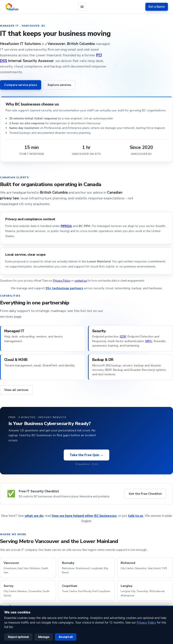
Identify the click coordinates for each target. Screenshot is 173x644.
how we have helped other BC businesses (84, 516)
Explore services (59, 85)
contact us (80, 281)
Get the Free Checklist (145, 494)
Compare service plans (20, 85)
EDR (123, 337)
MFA (148, 341)
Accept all (66, 637)
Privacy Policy (61, 281)
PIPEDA (66, 226)
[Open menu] (82, 7)
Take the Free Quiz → (86, 455)
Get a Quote (156, 7)
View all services (16, 390)
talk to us (135, 516)
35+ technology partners (64, 288)
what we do (34, 516)
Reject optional (18, 637)
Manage (43, 637)
